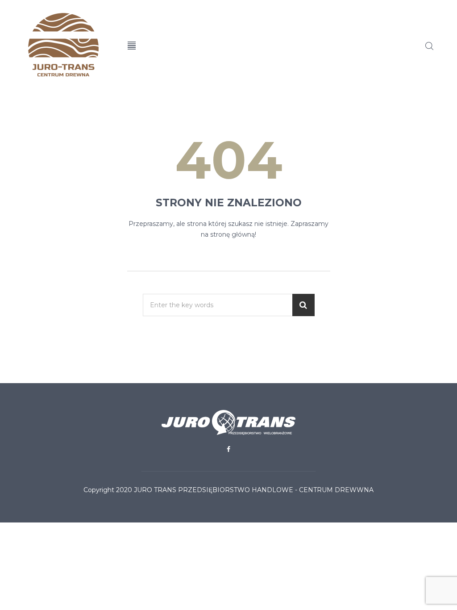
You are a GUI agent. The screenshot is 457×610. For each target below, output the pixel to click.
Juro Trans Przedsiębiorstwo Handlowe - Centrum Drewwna (254, 490)
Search (429, 46)
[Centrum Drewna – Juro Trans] (66, 44)
